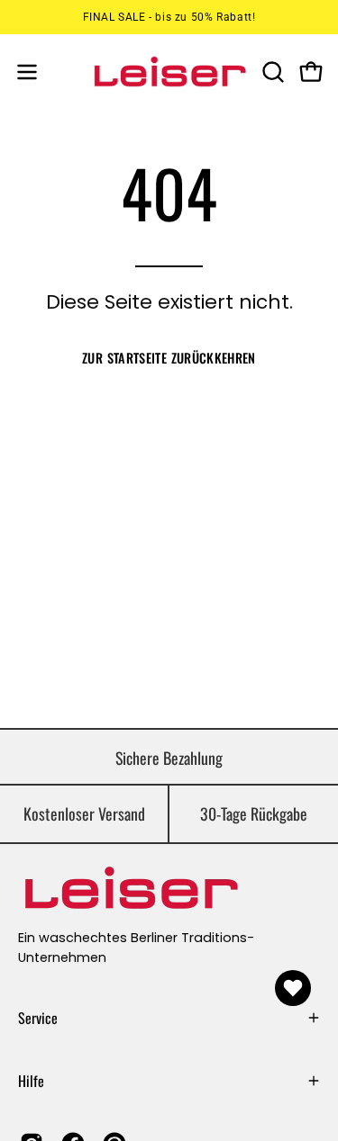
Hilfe (31, 1081)
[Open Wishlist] (293, 988)
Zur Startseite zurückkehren (169, 357)
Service (38, 1018)
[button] (271, 72)
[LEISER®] (169, 71)
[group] (169, 17)
